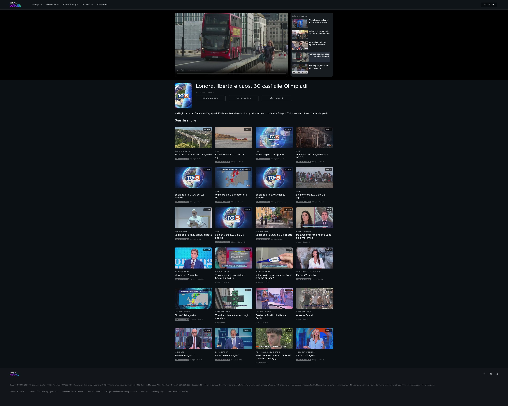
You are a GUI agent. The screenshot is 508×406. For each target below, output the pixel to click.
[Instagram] (490, 374)
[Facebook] (484, 374)
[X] (497, 374)
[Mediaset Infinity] (15, 4)
